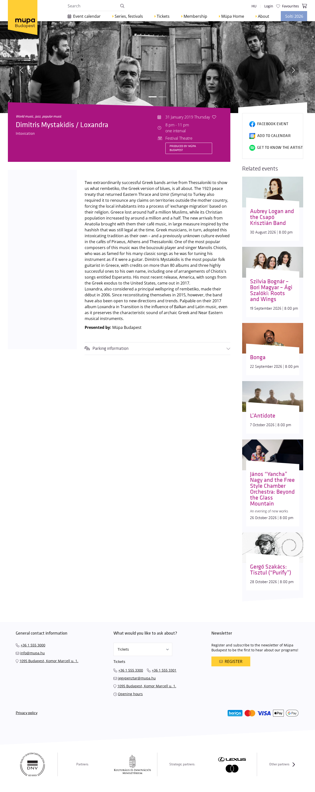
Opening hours (130, 693)
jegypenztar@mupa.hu (137, 678)
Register (233, 661)
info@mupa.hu (32, 653)
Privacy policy (26, 713)
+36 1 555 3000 (33, 645)
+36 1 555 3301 (164, 670)
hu (254, 6)
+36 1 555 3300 (130, 670)
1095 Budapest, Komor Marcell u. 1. (48, 660)
